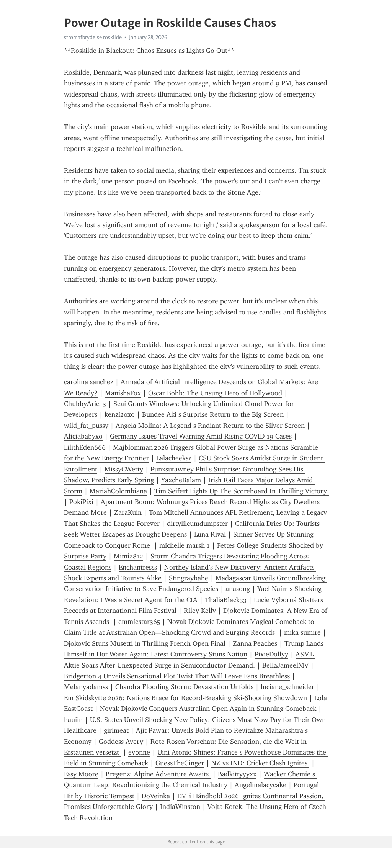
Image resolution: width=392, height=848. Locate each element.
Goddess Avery (121, 741)
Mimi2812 (128, 556)
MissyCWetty (124, 469)
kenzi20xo (120, 414)
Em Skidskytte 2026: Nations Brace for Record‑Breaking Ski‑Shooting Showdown (185, 698)
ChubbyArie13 (85, 403)
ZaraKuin (128, 512)
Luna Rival (210, 534)
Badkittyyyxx (237, 774)
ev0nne (139, 752)
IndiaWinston (180, 806)
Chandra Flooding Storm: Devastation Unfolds (184, 687)
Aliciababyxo (83, 436)
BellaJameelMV (285, 665)
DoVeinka (156, 796)
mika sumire (302, 632)
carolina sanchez (88, 382)
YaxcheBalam (181, 480)
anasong (237, 588)
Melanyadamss (86, 687)
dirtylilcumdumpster (197, 523)
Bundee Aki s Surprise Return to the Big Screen (213, 414)
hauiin (73, 719)
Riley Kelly (200, 610)
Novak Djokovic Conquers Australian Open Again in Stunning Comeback (208, 708)
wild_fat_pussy (86, 425)
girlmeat (116, 730)
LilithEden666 (85, 447)
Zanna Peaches (255, 643)
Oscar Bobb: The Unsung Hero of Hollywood (215, 393)
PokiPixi (81, 502)
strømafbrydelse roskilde (93, 37)
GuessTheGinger (179, 763)
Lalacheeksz (173, 458)
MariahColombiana (118, 491)
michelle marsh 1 (184, 545)
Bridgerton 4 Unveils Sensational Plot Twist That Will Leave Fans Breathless (177, 676)
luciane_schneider (287, 687)
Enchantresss (138, 567)
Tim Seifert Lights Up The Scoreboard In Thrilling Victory (241, 491)
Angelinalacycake (260, 785)
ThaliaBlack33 (226, 600)
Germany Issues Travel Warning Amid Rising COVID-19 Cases (201, 436)
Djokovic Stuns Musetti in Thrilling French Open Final (144, 643)
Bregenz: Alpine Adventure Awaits (158, 774)
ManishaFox (123, 393)
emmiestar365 (139, 621)
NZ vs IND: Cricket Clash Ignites (260, 763)
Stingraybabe (188, 578)
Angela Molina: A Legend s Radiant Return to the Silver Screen (210, 425)
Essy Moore (81, 774)
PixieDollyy (271, 654)
